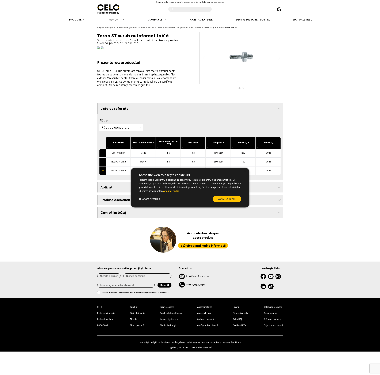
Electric (133, 319)
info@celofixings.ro (197, 276)
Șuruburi (134, 307)
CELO (99, 307)
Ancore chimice (204, 313)
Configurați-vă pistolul (207, 325)
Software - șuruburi (272, 319)
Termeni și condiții (147, 342)
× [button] (244, 171)
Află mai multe (171, 190)
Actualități (237, 319)
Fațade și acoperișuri (273, 325)
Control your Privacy (211, 342)
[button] (279, 58)
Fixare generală (137, 325)
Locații (236, 307)
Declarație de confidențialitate (171, 342)
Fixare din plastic (240, 313)
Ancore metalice (204, 307)
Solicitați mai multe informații (203, 245)
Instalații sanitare (105, 319)
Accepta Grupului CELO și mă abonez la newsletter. (135, 292)
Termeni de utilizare (232, 342)
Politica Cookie (193, 342)
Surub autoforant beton (171, 313)
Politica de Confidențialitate (120, 292)
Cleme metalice (270, 313)
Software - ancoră (205, 319)
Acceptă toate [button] (227, 198)
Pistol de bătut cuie (106, 313)
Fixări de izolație (137, 313)
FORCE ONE (102, 325)
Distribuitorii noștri (168, 325)
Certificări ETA (239, 325)
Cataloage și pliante (273, 307)
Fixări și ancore (167, 307)
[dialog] (190, 187)
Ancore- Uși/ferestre (169, 319)
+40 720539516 (195, 284)
